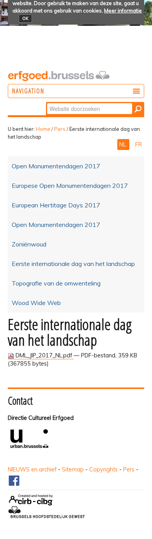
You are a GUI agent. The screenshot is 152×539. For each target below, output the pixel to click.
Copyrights (103, 469)
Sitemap (73, 469)
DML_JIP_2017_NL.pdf (44, 355)
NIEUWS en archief (32, 469)
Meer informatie (123, 10)
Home (43, 129)
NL (123, 144)
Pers (59, 129)
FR (138, 144)
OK (25, 18)
